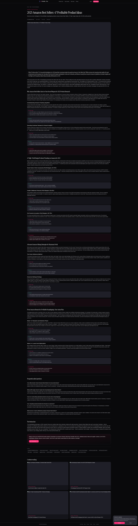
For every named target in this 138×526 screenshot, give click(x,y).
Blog (84, 524)
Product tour (61, 1)
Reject (130, 522)
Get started (96, 1)
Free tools (72, 1)
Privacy (91, 524)
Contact (97, 524)
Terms (94, 524)
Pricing (77, 1)
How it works (67, 1)
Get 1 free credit (33, 441)
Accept (119, 522)
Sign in (91, 1)
